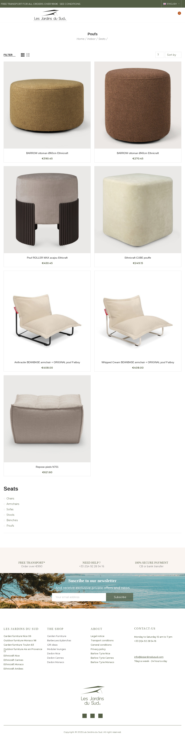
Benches (12, 520)
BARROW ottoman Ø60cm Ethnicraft (47, 153)
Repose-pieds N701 (47, 466)
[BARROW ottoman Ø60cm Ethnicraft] (47, 105)
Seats (11, 489)
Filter (8, 54)
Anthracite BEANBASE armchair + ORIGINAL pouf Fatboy (47, 362)
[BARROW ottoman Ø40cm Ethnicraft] (137, 105)
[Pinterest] (100, 716)
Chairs (10, 498)
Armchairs (13, 504)
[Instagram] (92, 716)
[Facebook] (84, 716)
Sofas (10, 509)
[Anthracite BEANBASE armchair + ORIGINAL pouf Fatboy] (47, 314)
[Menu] (6, 15)
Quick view (81, 68)
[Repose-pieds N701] (47, 418)
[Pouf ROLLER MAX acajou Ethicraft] (47, 209)
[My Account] (171, 15)
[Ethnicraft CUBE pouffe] (137, 209)
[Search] (165, 15)
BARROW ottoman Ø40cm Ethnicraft (138, 153)
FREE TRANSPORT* (31, 562)
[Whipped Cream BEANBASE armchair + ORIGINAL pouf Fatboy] (137, 314)
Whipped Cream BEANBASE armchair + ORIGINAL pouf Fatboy (138, 362)
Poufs (10, 525)
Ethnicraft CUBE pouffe (138, 257)
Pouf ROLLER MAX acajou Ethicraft (47, 257)
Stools (10, 514)
